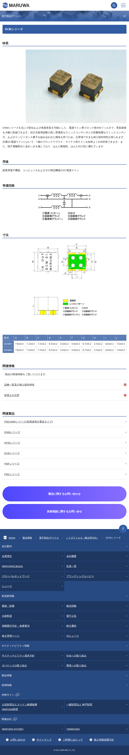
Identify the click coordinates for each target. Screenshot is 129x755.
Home (12, 537)
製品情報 (27, 537)
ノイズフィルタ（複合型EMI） (82, 537)
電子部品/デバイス (49, 537)
